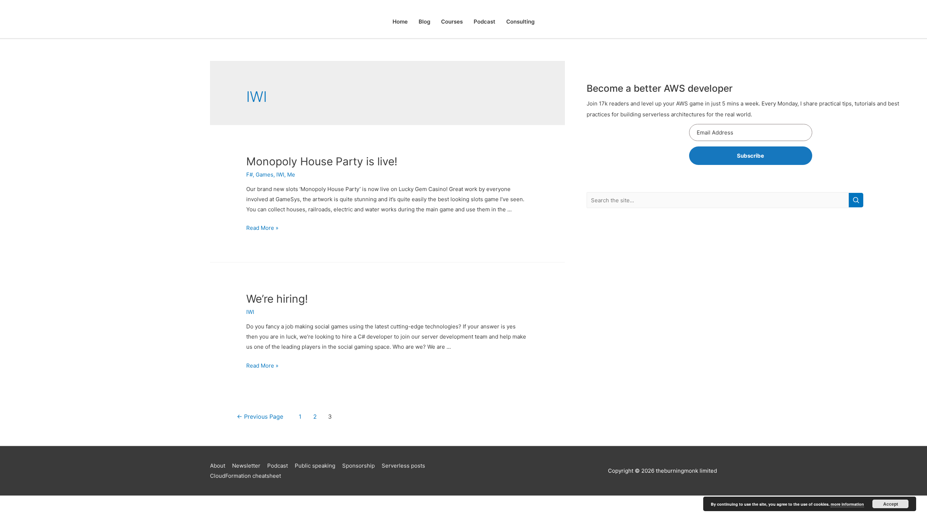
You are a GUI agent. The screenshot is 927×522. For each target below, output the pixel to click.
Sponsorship (358, 465)
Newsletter (246, 465)
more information (847, 504)
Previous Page (260, 416)
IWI (280, 174)
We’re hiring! (277, 298)
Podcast (484, 21)
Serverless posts (403, 465)
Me (291, 174)
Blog (424, 21)
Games (264, 174)
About (217, 465)
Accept (890, 504)
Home (400, 21)
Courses (452, 21)
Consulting (520, 21)
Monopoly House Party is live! (321, 161)
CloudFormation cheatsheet (245, 475)
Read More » (262, 227)
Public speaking (315, 465)
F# (249, 174)
